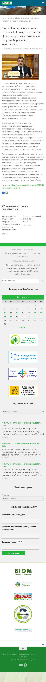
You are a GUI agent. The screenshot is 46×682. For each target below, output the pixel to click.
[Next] (27, 586)
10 (5, 313)
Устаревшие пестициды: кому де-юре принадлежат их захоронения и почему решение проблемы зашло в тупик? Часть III (23, 431)
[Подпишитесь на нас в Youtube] (21, 675)
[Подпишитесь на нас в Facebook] (25, 675)
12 (17, 313)
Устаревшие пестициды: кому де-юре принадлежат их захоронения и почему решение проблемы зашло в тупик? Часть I (22, 472)
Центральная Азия (22, 21)
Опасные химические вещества (26, 423)
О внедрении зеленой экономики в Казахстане (32, 219)
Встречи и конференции (14, 18)
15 (35, 313)
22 (35, 316)
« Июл (22, 327)
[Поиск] (41, 281)
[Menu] (43, 3)
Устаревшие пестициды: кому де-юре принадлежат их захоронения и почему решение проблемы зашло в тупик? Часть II (22, 452)
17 (5, 316)
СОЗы (4, 425)
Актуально (6, 423)
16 (41, 313)
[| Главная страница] (9, 3)
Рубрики (5, 495)
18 (11, 316)
